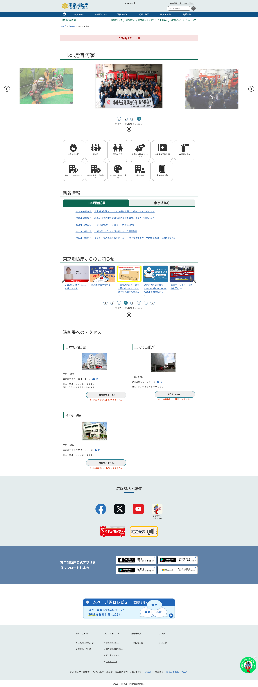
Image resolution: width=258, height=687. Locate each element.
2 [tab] (125, 118)
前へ (7, 89)
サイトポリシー (112, 642)
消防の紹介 (122, 14)
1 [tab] (119, 118)
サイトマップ (111, 661)
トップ (64, 15)
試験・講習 (144, 14)
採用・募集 (165, 14)
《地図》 (148, 671)
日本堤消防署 (96, 202)
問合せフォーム (106, 394)
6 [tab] (139, 302)
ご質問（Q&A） (84, 642)
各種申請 (187, 14)
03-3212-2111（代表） (177, 671)
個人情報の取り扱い (114, 649)
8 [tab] (152, 302)
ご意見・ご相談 (84, 649)
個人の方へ (79, 14)
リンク (164, 642)
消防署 (72, 26)
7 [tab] (145, 302)
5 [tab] (132, 302)
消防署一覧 (138, 642)
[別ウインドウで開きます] (95, 378)
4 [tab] (139, 118)
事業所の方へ (101, 14)
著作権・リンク (112, 655)
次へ (251, 89)
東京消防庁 (162, 202)
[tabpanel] (129, 86)
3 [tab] (132, 118)
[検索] (193, 8)
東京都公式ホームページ (180, 3)
